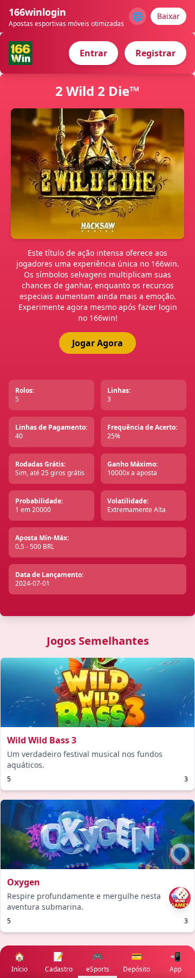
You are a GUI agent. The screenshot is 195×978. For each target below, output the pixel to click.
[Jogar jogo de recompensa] (180, 898)
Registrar (155, 53)
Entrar (93, 53)
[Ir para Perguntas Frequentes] (180, 854)
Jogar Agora (97, 343)
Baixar (168, 16)
